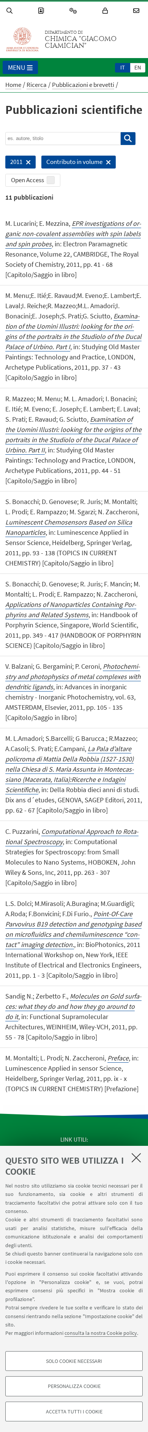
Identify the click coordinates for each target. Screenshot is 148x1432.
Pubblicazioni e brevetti (83, 84)
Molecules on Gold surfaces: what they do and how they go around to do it (73, 1006)
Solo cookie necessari (74, 1361)
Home (13, 84)
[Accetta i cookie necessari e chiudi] (136, 1158)
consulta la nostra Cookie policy (101, 1333)
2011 (13, 163)
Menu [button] (16, 67)
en (137, 67)
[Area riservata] (106, 11)
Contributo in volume (71, 163)
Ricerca (37, 84)
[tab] (122, 67)
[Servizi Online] (74, 11)
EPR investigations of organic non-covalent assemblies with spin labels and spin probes (73, 233)
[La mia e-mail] (137, 11)
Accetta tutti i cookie (74, 1411)
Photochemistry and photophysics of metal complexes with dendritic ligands (73, 676)
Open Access (27, 180)
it (122, 67)
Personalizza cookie (74, 1386)
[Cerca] (10, 11)
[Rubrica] (42, 11)
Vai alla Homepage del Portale (22, 39)
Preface (118, 1058)
